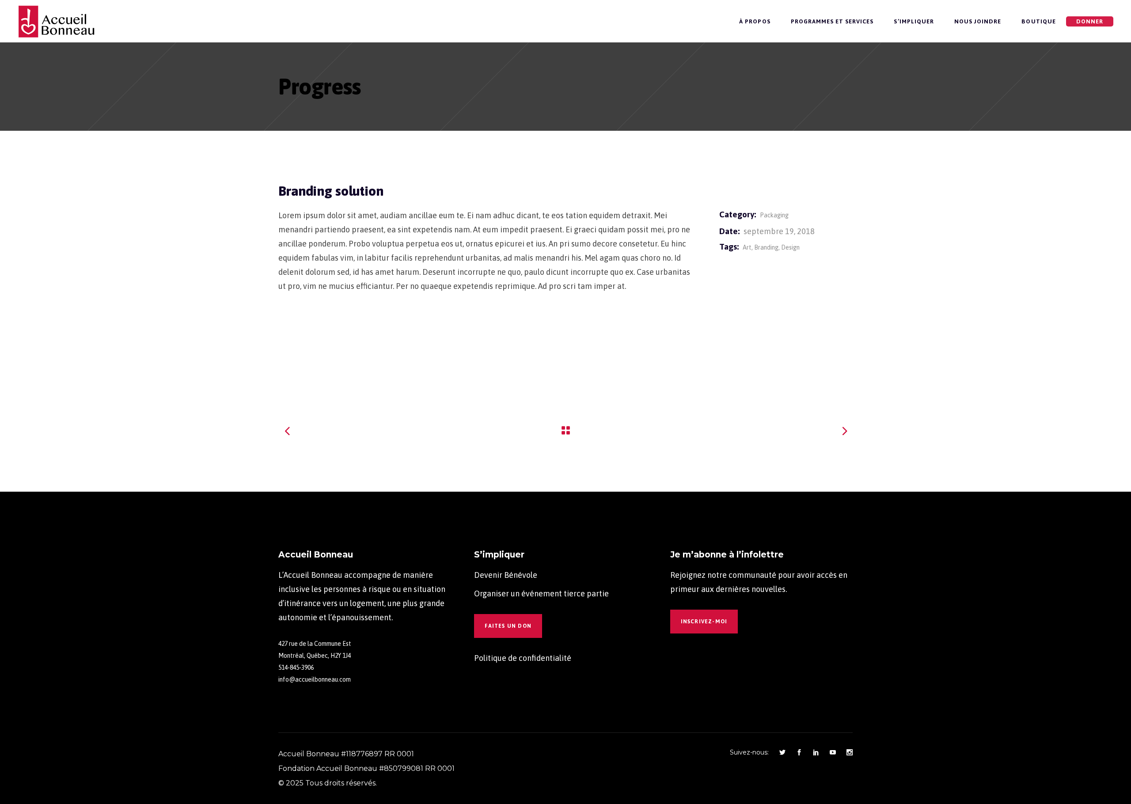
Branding (766, 247)
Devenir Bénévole (505, 575)
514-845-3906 (296, 667)
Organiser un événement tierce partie (541, 593)
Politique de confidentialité (522, 658)
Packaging (774, 215)
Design (790, 247)
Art (747, 247)
